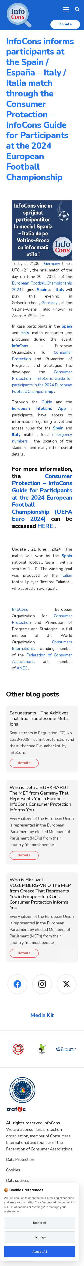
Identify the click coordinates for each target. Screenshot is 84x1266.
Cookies (13, 1170)
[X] (67, 984)
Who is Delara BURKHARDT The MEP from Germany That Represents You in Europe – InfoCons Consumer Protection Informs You (40, 798)
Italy (60, 289)
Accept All (39, 1251)
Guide (47, 402)
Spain (42, 289)
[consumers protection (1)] (47, 1049)
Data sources (17, 1180)
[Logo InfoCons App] (19, 15)
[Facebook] (17, 984)
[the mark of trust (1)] (23, 1049)
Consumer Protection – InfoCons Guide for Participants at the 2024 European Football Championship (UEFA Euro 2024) (42, 497)
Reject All (39, 1223)
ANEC (22, 668)
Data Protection (20, 1159)
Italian (66, 575)
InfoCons (20, 609)
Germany (52, 263)
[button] (66, 9)
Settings (40, 1237)
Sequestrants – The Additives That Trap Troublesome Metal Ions (39, 718)
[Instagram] (42, 984)
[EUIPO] (71, 1049)
